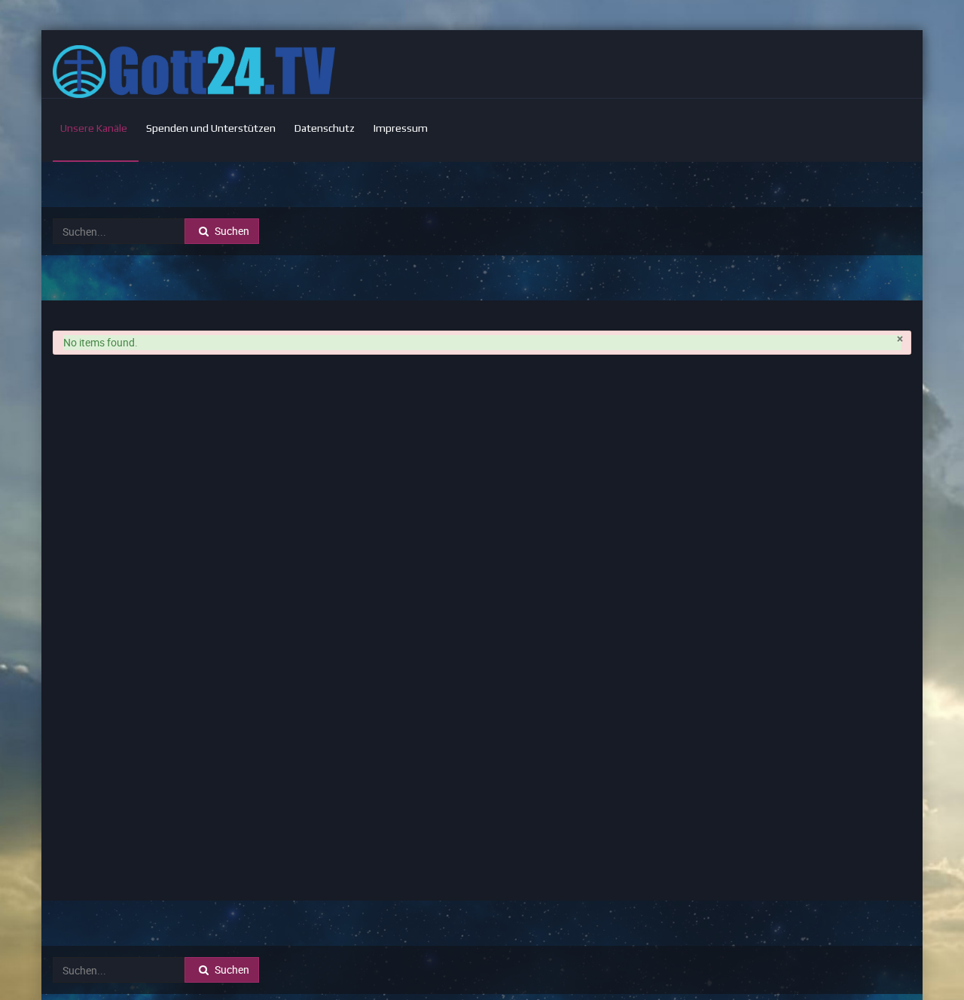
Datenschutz (324, 128)
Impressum (401, 128)
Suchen (230, 231)
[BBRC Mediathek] (194, 71)
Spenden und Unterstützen (211, 128)
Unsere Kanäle (93, 128)
